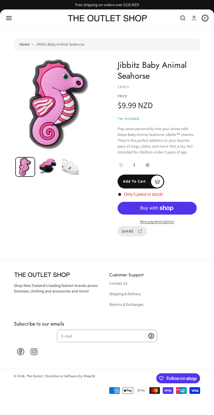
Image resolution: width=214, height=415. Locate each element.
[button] (9, 18)
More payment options (157, 221)
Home (25, 44)
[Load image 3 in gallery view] (70, 167)
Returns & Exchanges (126, 304)
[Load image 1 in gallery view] (25, 167)
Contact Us (118, 283)
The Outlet (35, 376)
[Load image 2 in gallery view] (48, 167)
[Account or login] (194, 18)
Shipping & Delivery (125, 293)
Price (122, 96)
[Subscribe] (151, 336)
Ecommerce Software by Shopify (70, 376)
